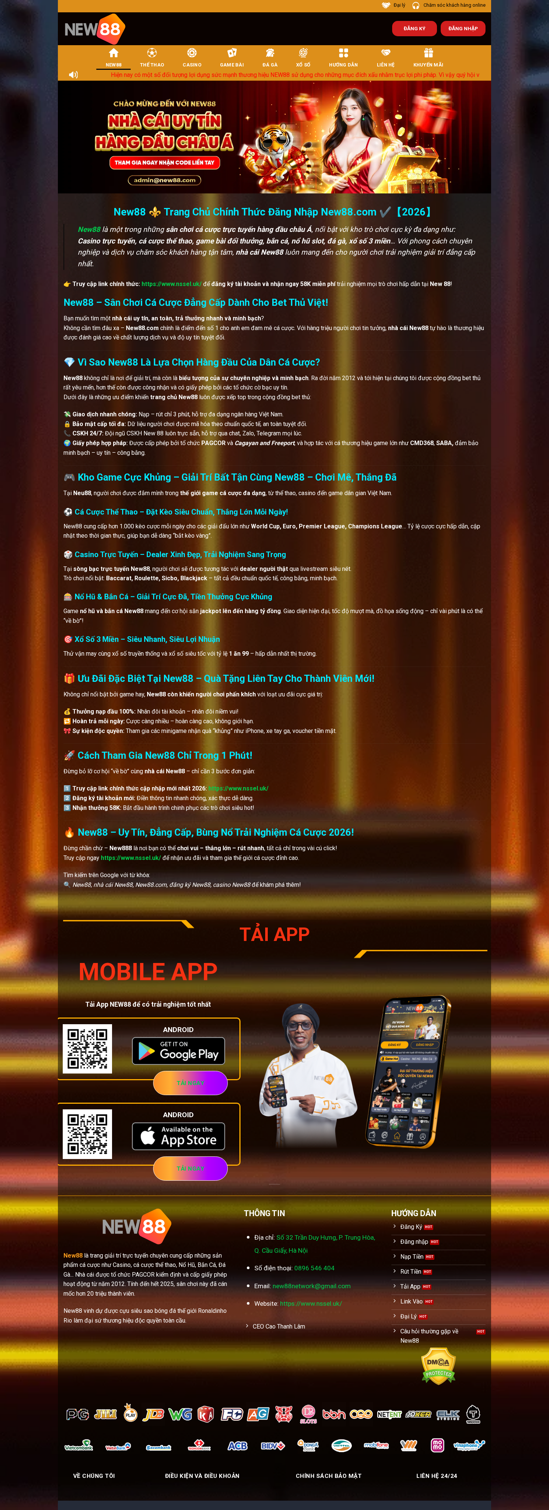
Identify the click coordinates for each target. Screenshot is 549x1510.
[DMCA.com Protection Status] (438, 1365)
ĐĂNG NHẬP (463, 28)
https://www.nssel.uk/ (172, 284)
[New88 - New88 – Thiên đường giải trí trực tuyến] (98, 28)
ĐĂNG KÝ (414, 28)
